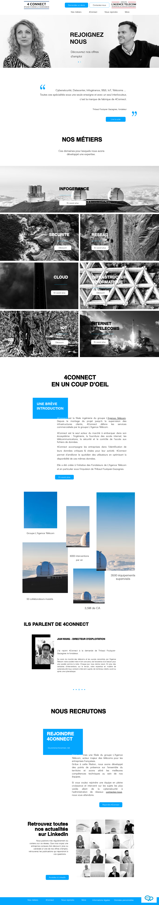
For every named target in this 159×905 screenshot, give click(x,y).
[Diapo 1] (73, 689)
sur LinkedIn (53, 834)
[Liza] (84, 689)
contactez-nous (114, 791)
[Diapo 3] (81, 689)
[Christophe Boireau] (76, 689)
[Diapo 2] (78, 689)
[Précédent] (13, 41)
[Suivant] (145, 41)
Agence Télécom (117, 418)
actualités (56, 829)
